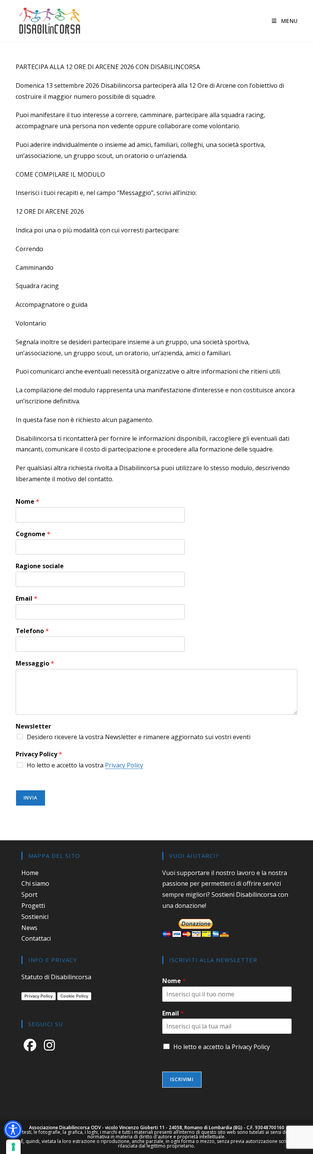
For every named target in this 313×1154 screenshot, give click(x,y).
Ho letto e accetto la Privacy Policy (221, 1047)
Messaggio (35, 663)
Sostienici (34, 916)
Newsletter (33, 726)
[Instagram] (51, 1044)
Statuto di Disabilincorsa (56, 977)
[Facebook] (31, 1044)
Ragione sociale (40, 566)
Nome (27, 502)
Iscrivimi (182, 1079)
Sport (29, 894)
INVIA (30, 798)
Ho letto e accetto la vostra (85, 765)
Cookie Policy (74, 996)
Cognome (33, 534)
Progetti (33, 905)
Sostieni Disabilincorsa (243, 894)
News (29, 928)
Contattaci (36, 938)
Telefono (32, 631)
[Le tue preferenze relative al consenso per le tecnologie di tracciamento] (13, 1146)
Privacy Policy (39, 754)
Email (26, 599)
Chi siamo (35, 883)
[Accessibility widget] (13, 1129)
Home (30, 873)
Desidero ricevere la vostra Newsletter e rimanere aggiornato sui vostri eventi (138, 737)
